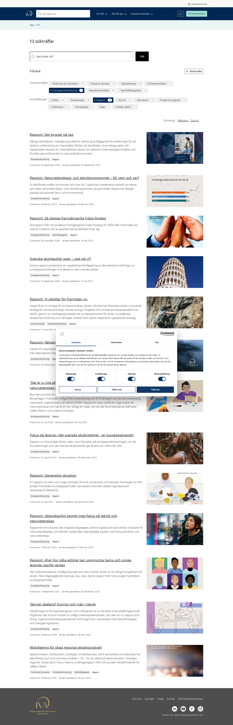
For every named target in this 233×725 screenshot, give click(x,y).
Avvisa (78, 389)
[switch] (101, 379)
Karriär (171, 698)
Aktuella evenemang (196, 14)
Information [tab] (116, 342)
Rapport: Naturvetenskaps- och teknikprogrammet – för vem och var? (84, 178)
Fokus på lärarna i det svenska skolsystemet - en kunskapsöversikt (82, 435)
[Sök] (39, 13)
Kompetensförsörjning (40, 159)
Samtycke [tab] (76, 342)
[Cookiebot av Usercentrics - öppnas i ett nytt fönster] (162, 334)
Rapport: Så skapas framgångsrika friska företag (68, 218)
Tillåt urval (116, 389)
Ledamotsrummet (199, 4)
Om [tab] (157, 342)
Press (160, 698)
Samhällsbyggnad (59, 235)
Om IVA (100, 13)
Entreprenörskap (37, 324)
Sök (142, 56)
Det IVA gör (117, 13)
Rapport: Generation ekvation (53, 475)
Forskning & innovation (40, 672)
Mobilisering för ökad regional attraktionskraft (66, 647)
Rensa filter (194, 71)
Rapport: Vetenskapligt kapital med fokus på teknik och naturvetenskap (73, 518)
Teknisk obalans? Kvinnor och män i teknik (63, 604)
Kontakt (149, 698)
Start (32, 25)
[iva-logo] (29, 13)
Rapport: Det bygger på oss (51, 134)
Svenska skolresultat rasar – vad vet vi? (60, 259)
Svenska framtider (140, 13)
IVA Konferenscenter (190, 698)
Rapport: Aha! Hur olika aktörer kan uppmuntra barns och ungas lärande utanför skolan (80, 562)
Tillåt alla (155, 389)
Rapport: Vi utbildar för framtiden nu (58, 299)
